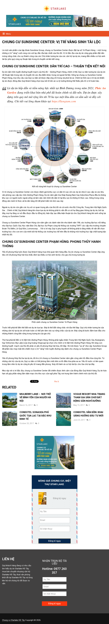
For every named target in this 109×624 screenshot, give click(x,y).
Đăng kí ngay (54, 541)
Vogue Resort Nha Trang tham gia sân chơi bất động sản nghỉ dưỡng (89, 397)
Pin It (56, 381)
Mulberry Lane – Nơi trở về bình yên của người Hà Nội (35, 397)
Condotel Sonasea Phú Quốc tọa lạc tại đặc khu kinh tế (35, 415)
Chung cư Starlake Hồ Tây (13, 620)
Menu (8, 34)
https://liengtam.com (64, 101)
